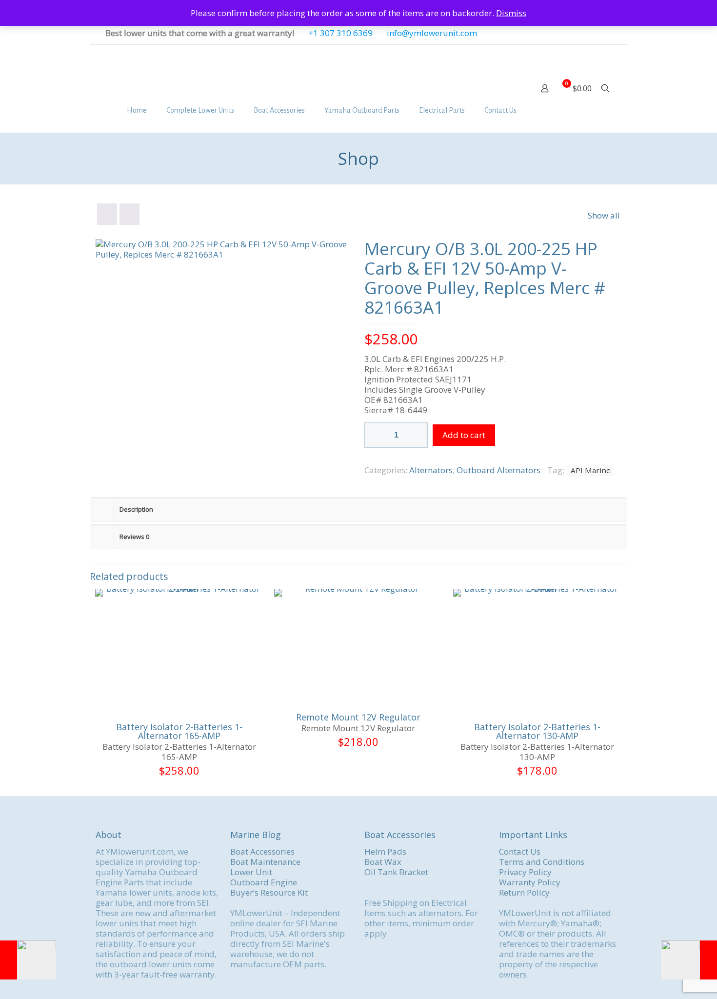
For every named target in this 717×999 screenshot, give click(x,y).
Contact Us (519, 851)
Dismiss (511, 13)
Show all (604, 215)
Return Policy (524, 892)
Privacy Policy (525, 872)
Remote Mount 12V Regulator (358, 717)
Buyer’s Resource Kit (269, 892)
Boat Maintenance (265, 861)
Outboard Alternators (498, 470)
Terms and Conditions (541, 861)
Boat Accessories (262, 851)
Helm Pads (385, 851)
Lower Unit (251, 872)
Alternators (431, 470)
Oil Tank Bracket (396, 872)
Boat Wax (382, 861)
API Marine (591, 470)
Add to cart (463, 434)
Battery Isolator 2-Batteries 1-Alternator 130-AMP (537, 731)
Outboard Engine (263, 882)
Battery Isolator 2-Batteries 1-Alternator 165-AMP (179, 731)
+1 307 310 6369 (340, 33)
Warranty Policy (529, 882)
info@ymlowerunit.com (432, 33)
